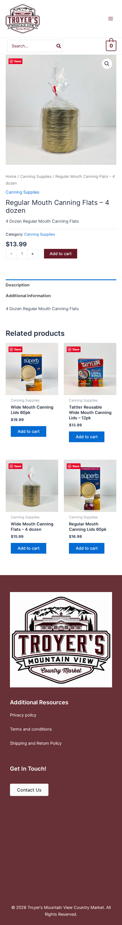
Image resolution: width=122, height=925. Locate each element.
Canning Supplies (36, 176)
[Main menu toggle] (110, 18)
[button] (107, 64)
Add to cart (60, 253)
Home (11, 176)
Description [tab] (18, 285)
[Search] (59, 46)
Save (17, 61)
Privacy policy (23, 715)
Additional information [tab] (28, 295)
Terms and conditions (31, 729)
